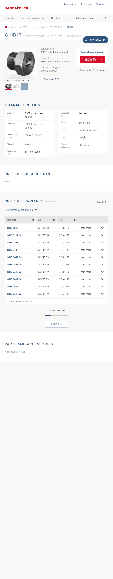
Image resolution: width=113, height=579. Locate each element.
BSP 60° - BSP (56, 27)
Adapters (14, 27)
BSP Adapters (28, 27)
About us (55, 18)
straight (42, 27)
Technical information (32, 18)
